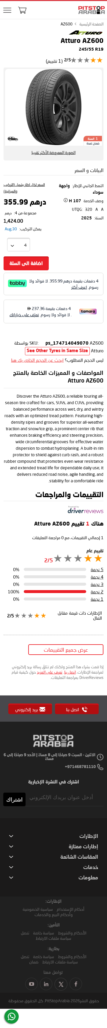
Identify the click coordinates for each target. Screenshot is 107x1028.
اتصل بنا (70, 672)
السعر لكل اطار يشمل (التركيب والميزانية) (24, 187)
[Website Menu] (7, 10)
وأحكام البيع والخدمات (53, 914)
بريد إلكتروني (26, 709)
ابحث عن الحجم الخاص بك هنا (37, 360)
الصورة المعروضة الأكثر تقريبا (53, 152)
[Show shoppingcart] (22, 10)
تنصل (25, 932)
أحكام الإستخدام (70, 909)
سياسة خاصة (43, 932)
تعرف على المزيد (49, 672)
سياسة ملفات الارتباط (53, 938)
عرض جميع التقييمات (66, 649)
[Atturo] (85, 33)
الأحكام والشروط (72, 932)
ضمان (33, 961)
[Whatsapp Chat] (11, 1016)
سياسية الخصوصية (38, 909)
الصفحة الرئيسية (91, 24)
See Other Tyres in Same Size (57, 351)
